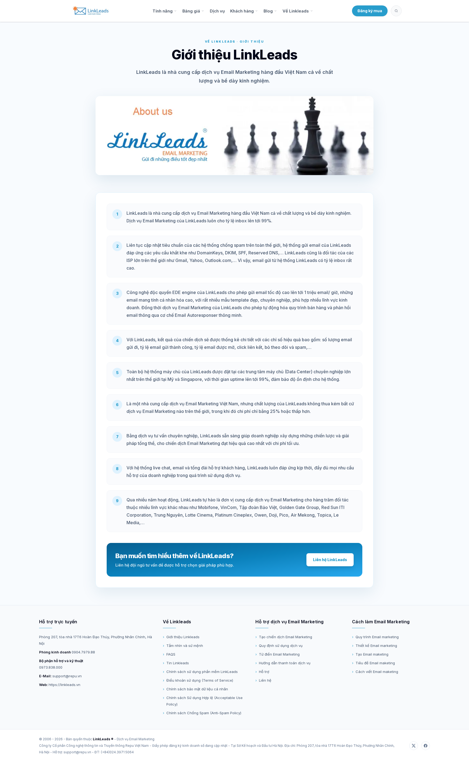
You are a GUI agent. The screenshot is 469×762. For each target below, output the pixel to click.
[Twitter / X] (413, 745)
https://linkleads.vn (64, 684)
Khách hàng (242, 11)
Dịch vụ (217, 11)
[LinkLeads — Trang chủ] (90, 10)
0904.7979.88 (83, 652)
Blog (268, 11)
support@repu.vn (67, 676)
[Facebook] (425, 745)
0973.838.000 (50, 667)
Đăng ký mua (369, 10)
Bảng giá (191, 11)
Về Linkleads (296, 11)
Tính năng (163, 11)
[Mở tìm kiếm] (396, 10)
